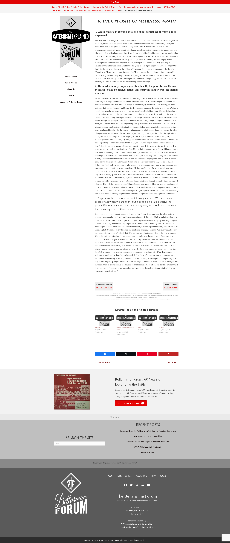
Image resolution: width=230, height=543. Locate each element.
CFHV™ (153, 476)
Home (119, 476)
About (110, 476)
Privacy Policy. (140, 540)
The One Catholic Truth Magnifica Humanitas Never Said (148, 442)
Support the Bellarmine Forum (71, 102)
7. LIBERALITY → (171, 362)
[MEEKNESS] (104, 320)
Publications (141, 476)
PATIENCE (161, 327)
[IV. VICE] (147, 320)
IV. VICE (139, 327)
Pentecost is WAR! (148, 452)
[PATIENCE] (168, 320)
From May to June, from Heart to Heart (148, 436)
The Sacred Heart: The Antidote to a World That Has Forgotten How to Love (148, 431)
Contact (71, 95)
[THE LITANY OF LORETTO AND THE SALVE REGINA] (125, 320)
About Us (71, 89)
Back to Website (71, 83)
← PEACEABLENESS (102, 362)
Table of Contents (71, 76)
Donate (163, 476)
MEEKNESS (97, 327)
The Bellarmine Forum (155, 293)
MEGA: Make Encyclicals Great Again (147, 447)
